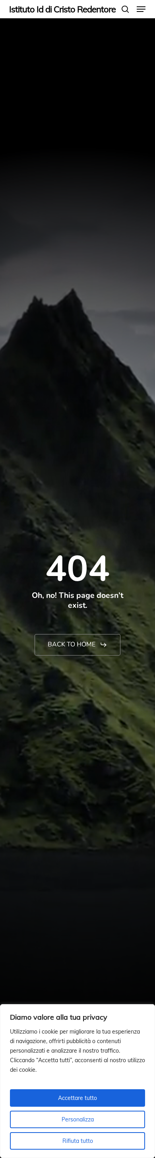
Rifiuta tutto (77, 1140)
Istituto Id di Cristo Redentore (62, 9)
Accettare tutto (77, 1098)
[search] (125, 9)
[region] (77, 1081)
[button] (141, 9)
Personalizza (78, 1119)
